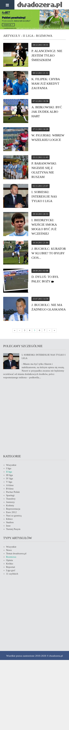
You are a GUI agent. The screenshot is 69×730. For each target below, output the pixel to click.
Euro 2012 (11, 512)
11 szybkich (12, 573)
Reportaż (10, 567)
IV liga (9, 478)
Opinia (9, 560)
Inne (8, 525)
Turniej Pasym (13, 529)
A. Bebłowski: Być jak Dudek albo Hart (46, 111)
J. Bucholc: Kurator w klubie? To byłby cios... (48, 253)
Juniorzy (10, 502)
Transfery (11, 498)
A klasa (9, 485)
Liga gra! (10, 570)
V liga (9, 482)
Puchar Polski (13, 492)
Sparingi (10, 495)
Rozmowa (11, 557)
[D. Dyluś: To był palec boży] (15, 281)
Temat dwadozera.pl (16, 553)
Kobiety (10, 505)
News (9, 550)
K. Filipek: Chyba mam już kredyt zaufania (45, 83)
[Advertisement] (34, 416)
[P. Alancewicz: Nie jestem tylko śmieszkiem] (15, 55)
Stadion (10, 522)
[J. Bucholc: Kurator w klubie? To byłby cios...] (15, 253)
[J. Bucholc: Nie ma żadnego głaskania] (15, 309)
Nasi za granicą (14, 515)
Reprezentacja (13, 509)
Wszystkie (11, 465)
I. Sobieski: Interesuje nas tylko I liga (44, 196)
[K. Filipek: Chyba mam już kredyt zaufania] (15, 83)
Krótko (9, 563)
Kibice (9, 519)
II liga (9, 471)
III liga (9, 475)
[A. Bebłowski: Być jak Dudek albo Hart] (15, 111)
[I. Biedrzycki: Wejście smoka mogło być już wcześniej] (15, 224)
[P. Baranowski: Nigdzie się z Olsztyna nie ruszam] (15, 167)
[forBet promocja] (34, 28)
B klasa (9, 488)
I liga (8, 468)
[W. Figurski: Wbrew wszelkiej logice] (15, 139)
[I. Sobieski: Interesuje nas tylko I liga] (15, 196)
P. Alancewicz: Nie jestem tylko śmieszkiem (46, 55)
